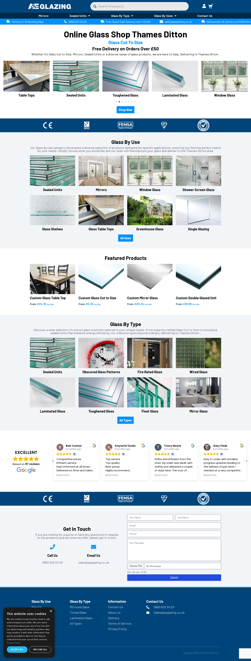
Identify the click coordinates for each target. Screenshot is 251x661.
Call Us (52, 555)
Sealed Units (78, 16)
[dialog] (29, 633)
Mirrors (43, 16)
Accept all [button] (17, 649)
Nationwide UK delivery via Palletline (228, 21)
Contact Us (204, 16)
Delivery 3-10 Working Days (28, 21)
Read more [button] (63, 475)
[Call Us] (52, 546)
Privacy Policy (13, 642)
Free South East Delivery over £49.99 (128, 21)
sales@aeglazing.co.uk (178, 21)
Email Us (93, 555)
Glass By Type (120, 16)
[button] (7, 79)
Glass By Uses (163, 16)
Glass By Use (41, 601)
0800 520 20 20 (77, 21)
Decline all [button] (40, 649)
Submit (174, 577)
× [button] (51, 611)
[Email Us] (93, 546)
